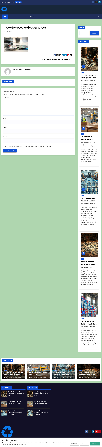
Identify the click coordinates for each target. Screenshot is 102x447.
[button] (98, 16)
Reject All (84, 443)
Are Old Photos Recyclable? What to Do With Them (88, 264)
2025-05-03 (85, 142)
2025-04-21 (85, 326)
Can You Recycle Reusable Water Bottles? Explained (89, 200)
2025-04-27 (85, 203)
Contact (32, 16)
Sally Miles (18, 377)
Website (5, 137)
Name (5, 118)
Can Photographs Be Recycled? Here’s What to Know (89, 77)
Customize (74, 443)
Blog (82, 72)
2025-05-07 (85, 80)
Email (5, 127)
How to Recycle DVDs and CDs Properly (56, 59)
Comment (6, 97)
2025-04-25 (85, 267)
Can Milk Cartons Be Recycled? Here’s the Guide (89, 324)
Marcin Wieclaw (23, 69)
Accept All (95, 443)
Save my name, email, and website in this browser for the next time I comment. (29, 146)
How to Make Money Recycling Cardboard (88, 139)
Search (81, 28)
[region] (51, 442)
